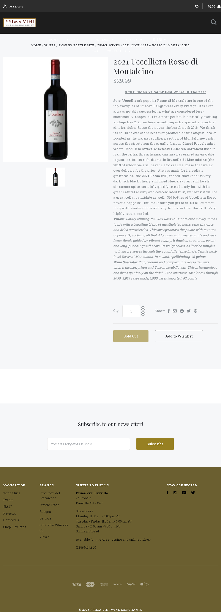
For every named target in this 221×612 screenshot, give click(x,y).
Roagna (45, 512)
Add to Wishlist (179, 336)
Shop (71, 39)
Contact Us (117, 51)
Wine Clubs (101, 39)
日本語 (158, 39)
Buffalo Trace (49, 505)
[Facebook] (168, 493)
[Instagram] (175, 493)
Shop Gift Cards (14, 527)
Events (132, 39)
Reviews (91, 51)
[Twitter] (193, 493)
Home (53, 39)
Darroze (45, 518)
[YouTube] (184, 493)
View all (45, 537)
